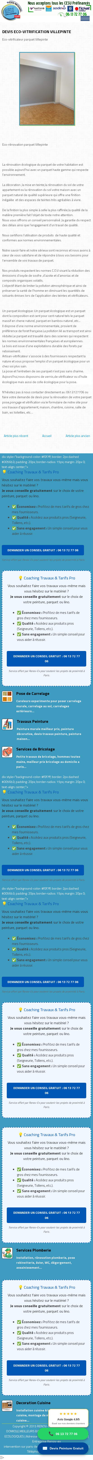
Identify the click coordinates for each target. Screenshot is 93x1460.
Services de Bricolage (35, 749)
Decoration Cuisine (33, 1403)
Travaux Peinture (32, 721)
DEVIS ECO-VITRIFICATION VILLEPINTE (36, 32)
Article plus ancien (78, 435)
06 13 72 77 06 (63, 1433)
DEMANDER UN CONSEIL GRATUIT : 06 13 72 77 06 (42, 550)
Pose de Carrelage (32, 693)
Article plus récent (16, 435)
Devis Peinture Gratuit (63, 1448)
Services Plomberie (33, 1250)
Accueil (46, 435)
